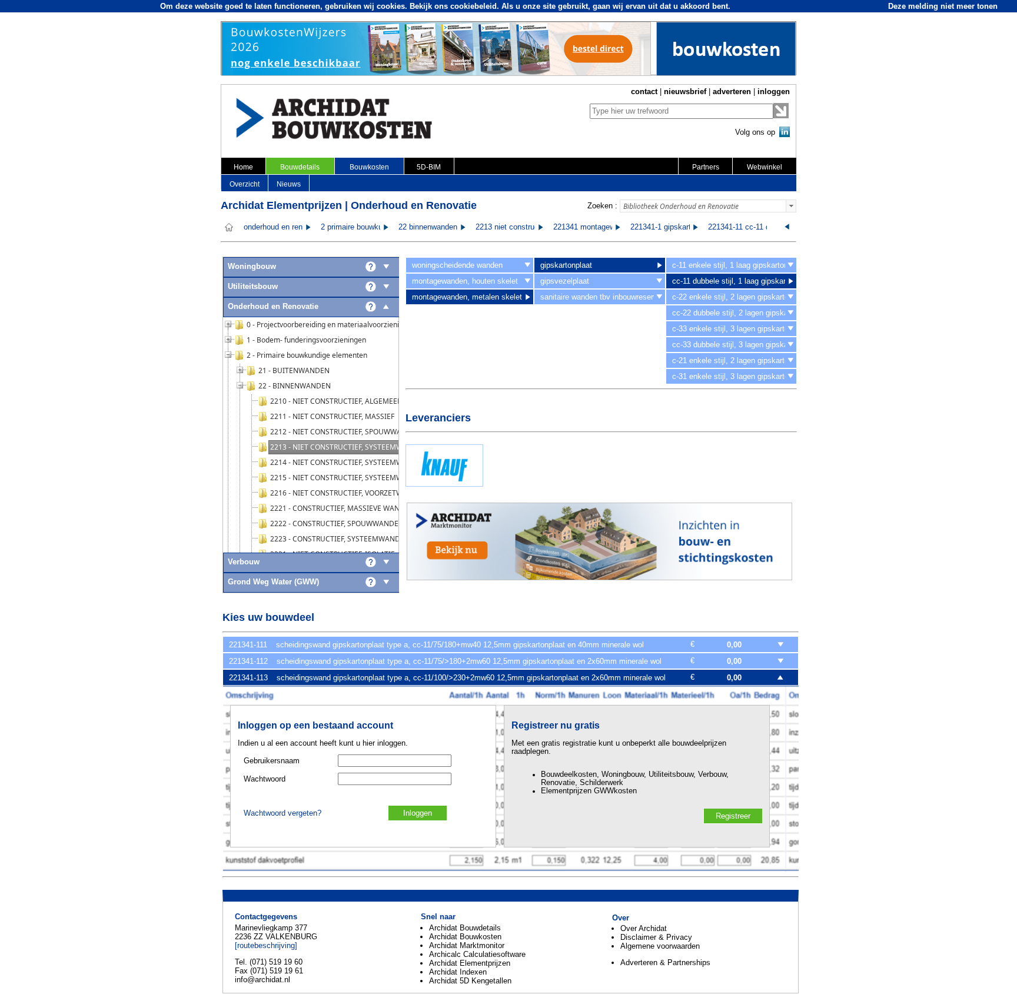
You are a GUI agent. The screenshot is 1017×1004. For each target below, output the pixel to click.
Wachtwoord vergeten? (282, 813)
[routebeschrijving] (266, 945)
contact (644, 91)
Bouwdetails (300, 167)
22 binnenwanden (427, 227)
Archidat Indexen (458, 972)
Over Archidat (643, 928)
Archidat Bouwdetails (465, 927)
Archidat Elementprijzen (469, 963)
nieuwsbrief (685, 91)
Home (243, 167)
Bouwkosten (369, 167)
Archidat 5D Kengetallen (470, 980)
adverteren (732, 91)
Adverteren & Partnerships (665, 962)
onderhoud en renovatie (283, 227)
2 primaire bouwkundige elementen (379, 227)
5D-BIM (429, 167)
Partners (705, 167)
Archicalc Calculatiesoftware (477, 954)
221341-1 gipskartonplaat (673, 227)
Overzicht (245, 184)
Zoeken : (602, 205)
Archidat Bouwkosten (465, 936)
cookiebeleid (473, 6)
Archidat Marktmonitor (466, 945)
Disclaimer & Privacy (656, 937)
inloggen (773, 91)
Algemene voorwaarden (660, 946)
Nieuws (289, 184)
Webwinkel (764, 167)
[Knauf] (444, 484)
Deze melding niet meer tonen (943, 6)
